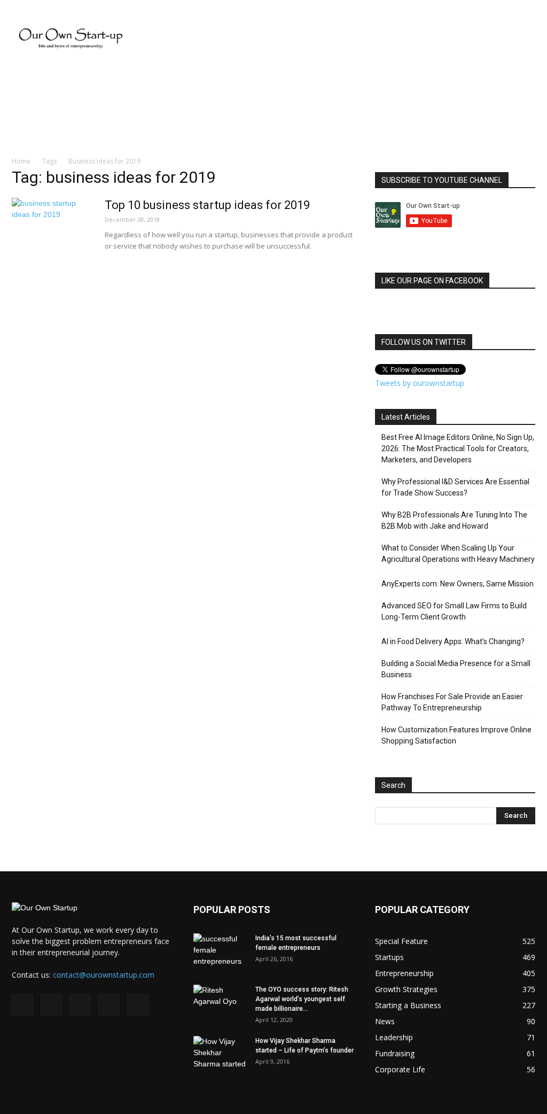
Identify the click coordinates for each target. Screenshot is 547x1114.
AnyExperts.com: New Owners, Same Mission (457, 583)
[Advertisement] (341, 39)
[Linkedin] (80, 1005)
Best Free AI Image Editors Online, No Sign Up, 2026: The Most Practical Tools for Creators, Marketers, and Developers (457, 448)
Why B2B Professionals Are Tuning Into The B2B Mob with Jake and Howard (454, 520)
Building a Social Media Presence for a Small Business (455, 669)
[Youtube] (138, 1005)
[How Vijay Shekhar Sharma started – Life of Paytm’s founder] (220, 1054)
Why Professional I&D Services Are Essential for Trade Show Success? (455, 487)
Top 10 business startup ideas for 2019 (207, 205)
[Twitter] (109, 1005)
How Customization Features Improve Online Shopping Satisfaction (456, 735)
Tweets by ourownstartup (419, 383)
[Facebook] (22, 1005)
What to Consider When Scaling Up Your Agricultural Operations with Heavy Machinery (458, 553)
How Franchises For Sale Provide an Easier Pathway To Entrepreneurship (452, 702)
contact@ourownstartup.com (103, 975)
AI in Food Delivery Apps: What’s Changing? (453, 641)
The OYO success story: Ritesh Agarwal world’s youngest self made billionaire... (301, 999)
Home (21, 161)
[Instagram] (51, 1005)
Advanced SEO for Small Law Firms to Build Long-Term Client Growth (454, 611)
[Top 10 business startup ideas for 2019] (52, 238)
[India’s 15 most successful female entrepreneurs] (220, 952)
